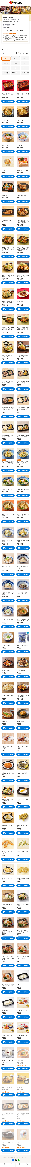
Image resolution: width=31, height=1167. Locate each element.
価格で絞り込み (24, 53)
